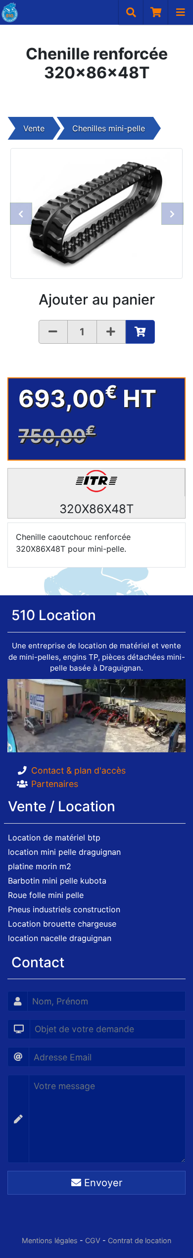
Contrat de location (139, 1240)
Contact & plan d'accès (78, 770)
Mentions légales (50, 1240)
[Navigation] (180, 12)
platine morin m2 (39, 866)
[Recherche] (131, 12)
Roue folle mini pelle (46, 895)
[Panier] (156, 12)
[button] (20, 213)
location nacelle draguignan (59, 938)
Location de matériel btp (54, 837)
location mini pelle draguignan (64, 852)
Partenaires (54, 784)
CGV (92, 1240)
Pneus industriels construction (64, 909)
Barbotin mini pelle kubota (57, 881)
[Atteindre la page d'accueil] (9, 12)
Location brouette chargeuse (62, 924)
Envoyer (101, 1183)
